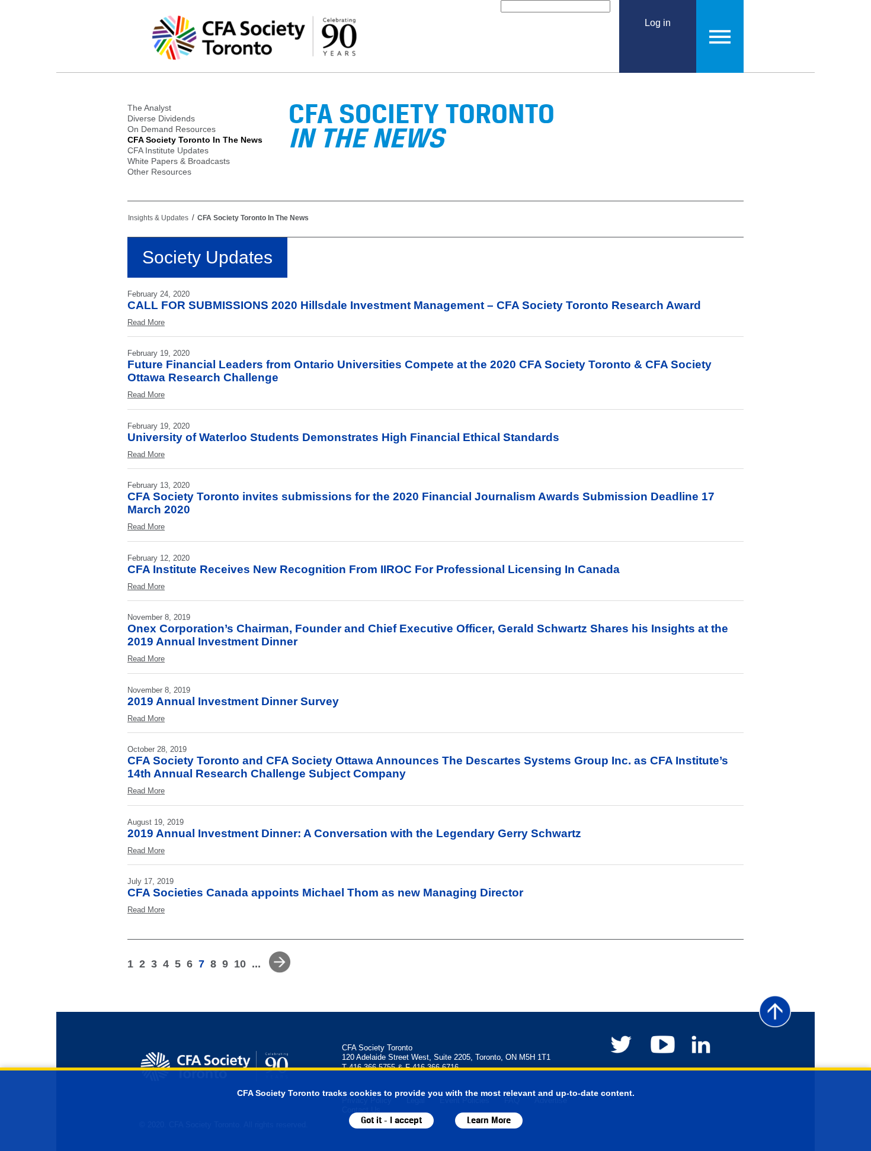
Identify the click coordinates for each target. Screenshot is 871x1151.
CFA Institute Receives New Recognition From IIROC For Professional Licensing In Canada (373, 569)
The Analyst (149, 107)
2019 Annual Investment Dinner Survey (233, 701)
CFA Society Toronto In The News (194, 139)
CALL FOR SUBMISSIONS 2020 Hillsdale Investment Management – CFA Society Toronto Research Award (414, 305)
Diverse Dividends (161, 118)
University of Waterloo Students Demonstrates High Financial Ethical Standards (343, 437)
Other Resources (159, 171)
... (256, 964)
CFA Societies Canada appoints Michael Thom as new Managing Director (325, 892)
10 (240, 964)
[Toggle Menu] (720, 36)
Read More (146, 322)
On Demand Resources (171, 129)
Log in (658, 22)
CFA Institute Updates (168, 150)
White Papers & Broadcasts (178, 161)
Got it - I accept (391, 1120)
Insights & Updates (158, 218)
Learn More (489, 1120)
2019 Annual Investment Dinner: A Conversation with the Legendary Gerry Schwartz (354, 833)
